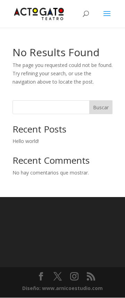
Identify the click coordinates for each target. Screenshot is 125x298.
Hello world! (25, 141)
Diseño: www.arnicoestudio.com (62, 288)
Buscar (101, 107)
